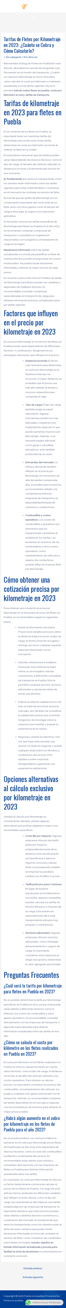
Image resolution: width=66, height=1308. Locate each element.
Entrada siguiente (33, 1277)
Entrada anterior (33, 1268)
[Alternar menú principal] (33, 18)
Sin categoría (13, 57)
